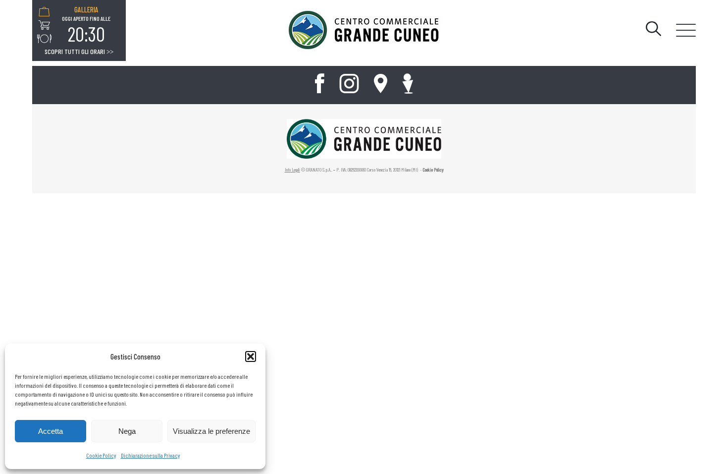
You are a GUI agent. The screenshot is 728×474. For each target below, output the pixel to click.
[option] (86, 25)
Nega (127, 431)
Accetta (50, 431)
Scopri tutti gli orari (79, 52)
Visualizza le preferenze (211, 431)
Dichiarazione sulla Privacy (150, 455)
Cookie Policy (101, 455)
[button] (251, 356)
